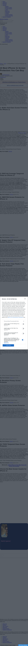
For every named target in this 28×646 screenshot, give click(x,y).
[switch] (23, 324)
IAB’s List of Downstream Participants (15, 317)
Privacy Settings (23, 645)
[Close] (25, 299)
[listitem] (14, 321)
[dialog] (14, 323)
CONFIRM (8, 345)
